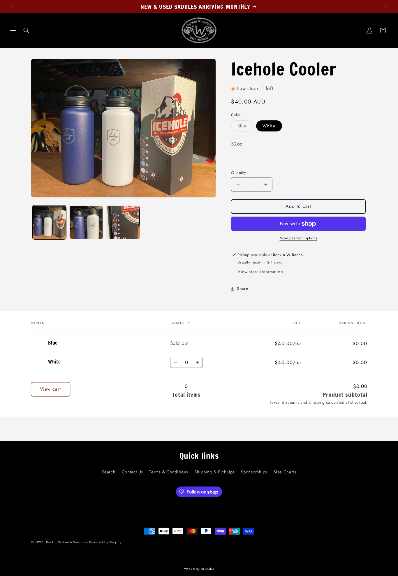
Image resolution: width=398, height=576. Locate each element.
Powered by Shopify (105, 542)
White (269, 126)
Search (109, 471)
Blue (245, 126)
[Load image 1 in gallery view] (49, 223)
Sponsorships (254, 471)
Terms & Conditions (168, 471)
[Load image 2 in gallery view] (86, 223)
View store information (260, 272)
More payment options (299, 238)
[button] (13, 30)
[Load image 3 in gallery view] (123, 223)
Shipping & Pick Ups (214, 471)
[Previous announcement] (11, 6)
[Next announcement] (386, 6)
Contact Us (132, 471)
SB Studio (207, 569)
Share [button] (242, 288)
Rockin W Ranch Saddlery (67, 542)
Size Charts (285, 471)
